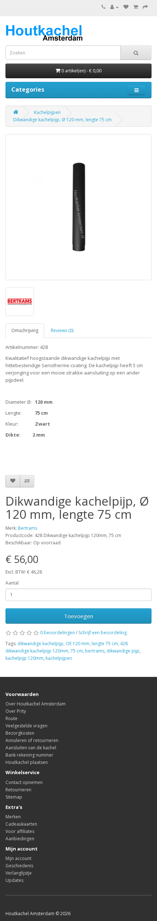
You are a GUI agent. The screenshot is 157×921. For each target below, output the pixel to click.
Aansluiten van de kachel (30, 748)
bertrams (94, 651)
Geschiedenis (19, 866)
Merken (13, 817)
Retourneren (18, 790)
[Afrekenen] (145, 7)
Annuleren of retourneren (31, 740)
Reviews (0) (62, 330)
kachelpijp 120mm (24, 658)
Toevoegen (78, 616)
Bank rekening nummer (29, 755)
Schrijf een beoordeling (102, 632)
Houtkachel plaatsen (26, 762)
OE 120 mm (77, 643)
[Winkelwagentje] (135, 7)
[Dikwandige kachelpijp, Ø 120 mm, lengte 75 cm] (78, 207)
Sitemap (13, 797)
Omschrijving (24, 330)
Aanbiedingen (19, 839)
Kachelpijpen (47, 112)
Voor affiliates (19, 831)
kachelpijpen (59, 658)
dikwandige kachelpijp (41, 643)
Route (11, 718)
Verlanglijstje (18, 873)
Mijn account (18, 858)
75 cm (76, 651)
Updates (14, 880)
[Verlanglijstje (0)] (126, 7)
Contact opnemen (24, 782)
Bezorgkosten (19, 733)
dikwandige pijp (123, 651)
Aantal (12, 583)
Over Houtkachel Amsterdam (35, 704)
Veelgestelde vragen (26, 726)
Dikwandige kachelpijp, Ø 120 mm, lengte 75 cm (62, 120)
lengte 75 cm (105, 643)
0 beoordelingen (57, 632)
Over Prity (15, 711)
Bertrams (27, 528)
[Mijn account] (114, 7)
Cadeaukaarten (21, 824)
